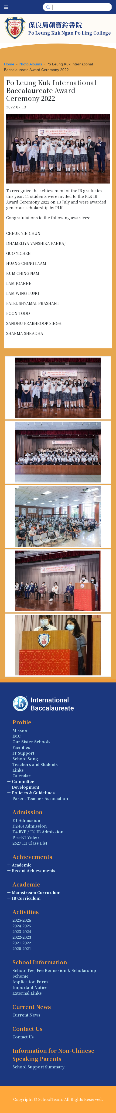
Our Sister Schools (31, 741)
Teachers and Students (35, 764)
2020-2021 (21, 948)
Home (9, 64)
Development (25, 787)
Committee (23, 781)
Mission (20, 730)
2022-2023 (21, 937)
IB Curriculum (26, 898)
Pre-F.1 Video (25, 837)
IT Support (23, 753)
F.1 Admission (26, 820)
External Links (27, 993)
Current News (26, 1015)
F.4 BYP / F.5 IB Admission (37, 831)
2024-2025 (21, 925)
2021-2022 (21, 942)
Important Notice (29, 987)
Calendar (21, 775)
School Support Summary (38, 1066)
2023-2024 (21, 931)
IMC (16, 736)
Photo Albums (30, 64)
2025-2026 (21, 920)
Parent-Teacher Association (40, 798)
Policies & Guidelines (33, 792)
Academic (21, 865)
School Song (25, 758)
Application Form (30, 981)
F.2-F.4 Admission (29, 826)
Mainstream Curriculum (36, 892)
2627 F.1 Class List (29, 843)
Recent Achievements (33, 870)
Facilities (21, 747)
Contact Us (23, 1036)
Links (18, 770)
